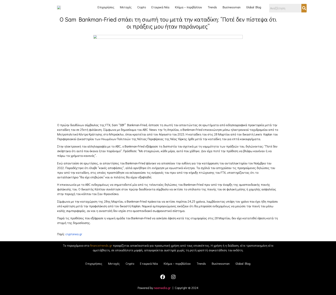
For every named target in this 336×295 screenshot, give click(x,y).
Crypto (141, 7)
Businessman (232, 7)
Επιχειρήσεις (106, 7)
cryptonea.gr (73, 234)
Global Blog (253, 7)
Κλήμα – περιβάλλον (188, 7)
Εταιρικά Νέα (160, 7)
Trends (212, 7)
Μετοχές (126, 7)
